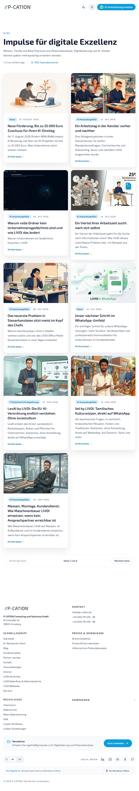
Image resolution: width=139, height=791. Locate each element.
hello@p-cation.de (82, 612)
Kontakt (7, 662)
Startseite (8, 638)
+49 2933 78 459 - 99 (83, 616)
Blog (5, 648)
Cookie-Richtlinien (13, 723)
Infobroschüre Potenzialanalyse (89, 648)
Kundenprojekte (12, 652)
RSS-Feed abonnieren (46, 62)
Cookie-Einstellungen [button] (14, 728)
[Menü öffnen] (92, 7)
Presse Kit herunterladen (85, 643)
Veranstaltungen (12, 667)
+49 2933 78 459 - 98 (83, 621)
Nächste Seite (122, 560)
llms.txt (7, 671)
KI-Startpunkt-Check (14, 643)
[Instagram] (108, 764)
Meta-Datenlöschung (14, 714)
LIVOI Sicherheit (11, 676)
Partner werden (12, 657)
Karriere (7, 690)
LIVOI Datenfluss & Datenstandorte (22, 681)
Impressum (9, 704)
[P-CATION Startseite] (17, 7)
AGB (5, 719)
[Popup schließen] (127, 786)
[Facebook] (123, 764)
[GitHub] (130, 764)
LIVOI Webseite (11, 686)
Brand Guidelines (81, 638)
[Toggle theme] (83, 7)
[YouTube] (115, 764)
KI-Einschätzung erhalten (119, 7)
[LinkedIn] (100, 764)
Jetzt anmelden (113, 748)
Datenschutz (10, 709)
